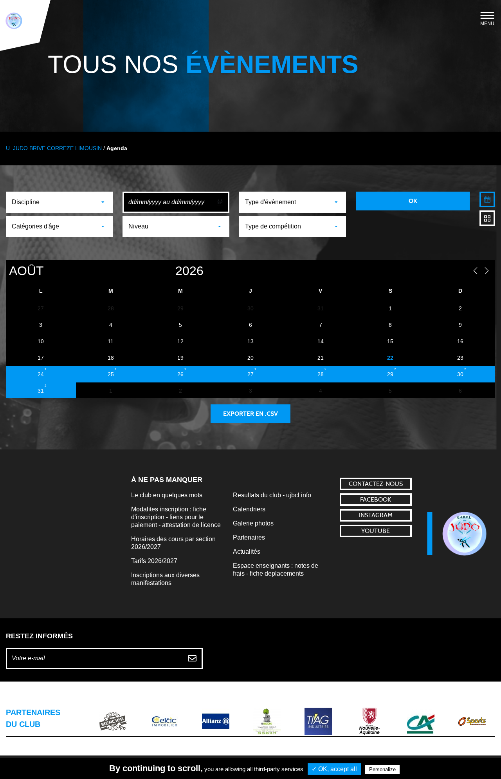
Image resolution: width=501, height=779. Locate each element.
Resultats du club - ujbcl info (272, 495)
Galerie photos (253, 523)
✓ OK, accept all (334, 769)
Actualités (246, 551)
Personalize (382, 769)
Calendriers (249, 509)
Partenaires (249, 537)
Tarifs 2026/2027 (154, 561)
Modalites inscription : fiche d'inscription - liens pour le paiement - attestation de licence (176, 517)
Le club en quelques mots (166, 495)
